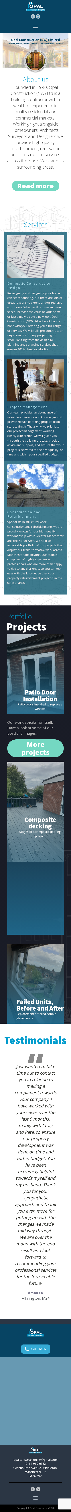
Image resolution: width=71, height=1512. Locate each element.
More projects (35, 748)
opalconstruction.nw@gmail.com (35, 1460)
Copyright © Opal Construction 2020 (35, 1508)
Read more (35, 185)
